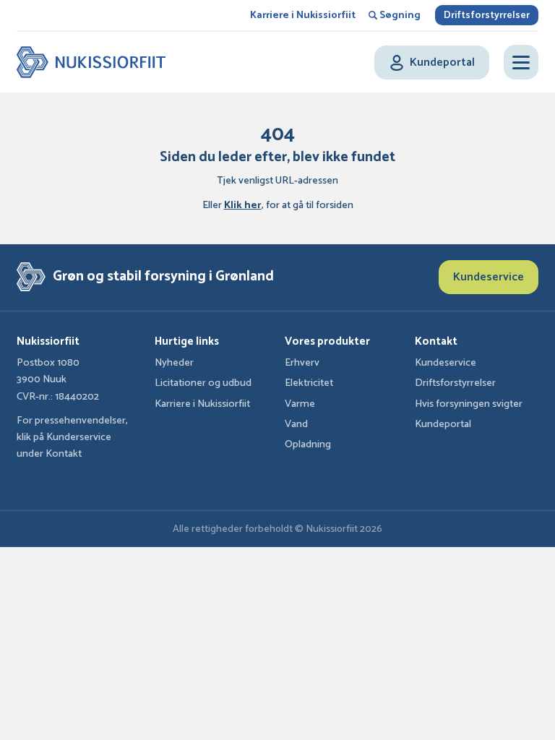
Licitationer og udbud (203, 383)
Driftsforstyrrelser (487, 15)
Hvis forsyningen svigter (468, 404)
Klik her (243, 205)
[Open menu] (521, 62)
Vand (296, 424)
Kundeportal (443, 424)
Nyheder (174, 362)
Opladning (308, 444)
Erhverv (302, 362)
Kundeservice (488, 277)
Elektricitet (309, 383)
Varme (300, 404)
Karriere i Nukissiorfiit (303, 15)
